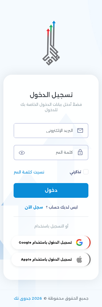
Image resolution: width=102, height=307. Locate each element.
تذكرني (75, 171)
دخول (51, 190)
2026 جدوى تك (28, 298)
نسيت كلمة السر (29, 172)
